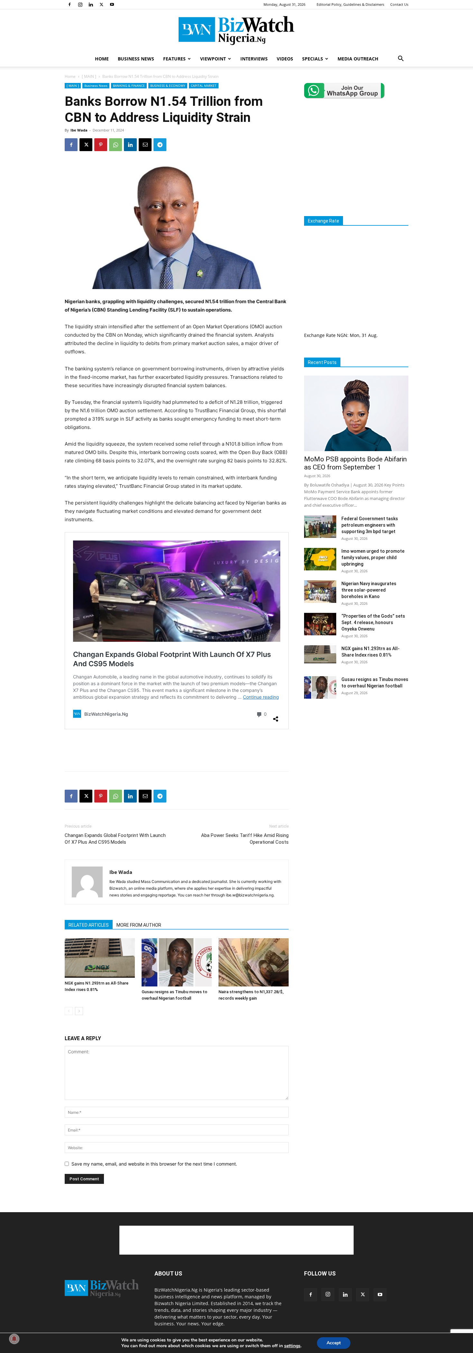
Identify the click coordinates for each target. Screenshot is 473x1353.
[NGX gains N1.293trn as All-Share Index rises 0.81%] (100, 958)
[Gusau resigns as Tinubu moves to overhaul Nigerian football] (177, 962)
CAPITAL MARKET (204, 85)
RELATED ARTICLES (89, 925)
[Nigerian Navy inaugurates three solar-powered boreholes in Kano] (320, 591)
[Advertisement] (176, 749)
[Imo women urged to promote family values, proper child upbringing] (320, 559)
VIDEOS (285, 59)
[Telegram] (159, 144)
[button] (400, 59)
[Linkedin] (91, 4)
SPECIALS (312, 59)
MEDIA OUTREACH (358, 59)
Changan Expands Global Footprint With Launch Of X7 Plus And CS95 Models (115, 838)
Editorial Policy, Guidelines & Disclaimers (350, 4)
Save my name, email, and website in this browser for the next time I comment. (154, 1164)
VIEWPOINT (213, 59)
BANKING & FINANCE (129, 85)
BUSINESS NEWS (136, 59)
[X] (101, 4)
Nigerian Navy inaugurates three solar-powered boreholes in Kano (368, 590)
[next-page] (79, 1011)
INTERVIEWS (254, 59)
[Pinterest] (100, 144)
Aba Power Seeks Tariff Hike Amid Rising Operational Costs (245, 838)
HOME (102, 59)
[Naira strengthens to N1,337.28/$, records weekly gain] (253, 962)
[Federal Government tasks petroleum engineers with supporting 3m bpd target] (320, 526)
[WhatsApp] (115, 144)
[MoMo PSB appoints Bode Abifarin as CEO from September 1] (356, 413)
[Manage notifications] (14, 1339)
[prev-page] (69, 1011)
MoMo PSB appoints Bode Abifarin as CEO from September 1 (355, 463)
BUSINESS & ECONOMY (167, 85)
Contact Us (399, 4)
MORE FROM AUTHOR (138, 925)
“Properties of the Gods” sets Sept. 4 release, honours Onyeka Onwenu (373, 622)
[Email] (145, 144)
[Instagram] (80, 4)
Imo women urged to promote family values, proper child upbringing (372, 558)
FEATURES (174, 59)
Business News (95, 85)
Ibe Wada (79, 130)
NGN (342, 335)
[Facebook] (69, 4)
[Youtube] (112, 4)
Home (70, 76)
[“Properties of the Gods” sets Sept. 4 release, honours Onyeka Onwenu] (320, 624)
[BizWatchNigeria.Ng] (236, 30)
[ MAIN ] (89, 76)
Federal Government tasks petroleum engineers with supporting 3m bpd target (369, 525)
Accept (334, 1343)
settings (292, 1346)
